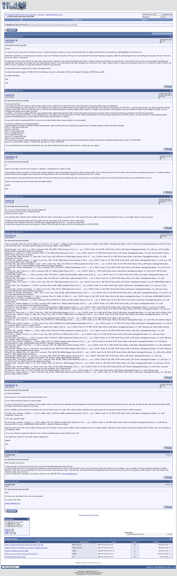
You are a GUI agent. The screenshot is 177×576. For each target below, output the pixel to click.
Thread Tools (157, 33)
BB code (7, 529)
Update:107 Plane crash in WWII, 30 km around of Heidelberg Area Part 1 (26, 547)
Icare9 (8, 95)
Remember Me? (167, 14)
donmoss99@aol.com (70, 474)
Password (145, 17)
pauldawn (10, 40)
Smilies (7, 530)
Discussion (41, 14)
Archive (169, 567)
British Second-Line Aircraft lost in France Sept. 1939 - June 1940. (24, 544)
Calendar (144, 20)
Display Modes (167, 33)
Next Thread (94, 515)
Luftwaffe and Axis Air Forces (54, 14)
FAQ (21, 20)
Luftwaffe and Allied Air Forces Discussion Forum (21, 14)
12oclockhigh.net (159, 567)
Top (174, 567)
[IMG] (6, 532)
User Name (146, 14)
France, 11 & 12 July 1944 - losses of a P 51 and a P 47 (21, 553)
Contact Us (149, 567)
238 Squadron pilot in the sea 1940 (15, 556)
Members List (77, 20)
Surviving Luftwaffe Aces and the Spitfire (17, 550)
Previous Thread (84, 515)
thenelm (9, 235)
